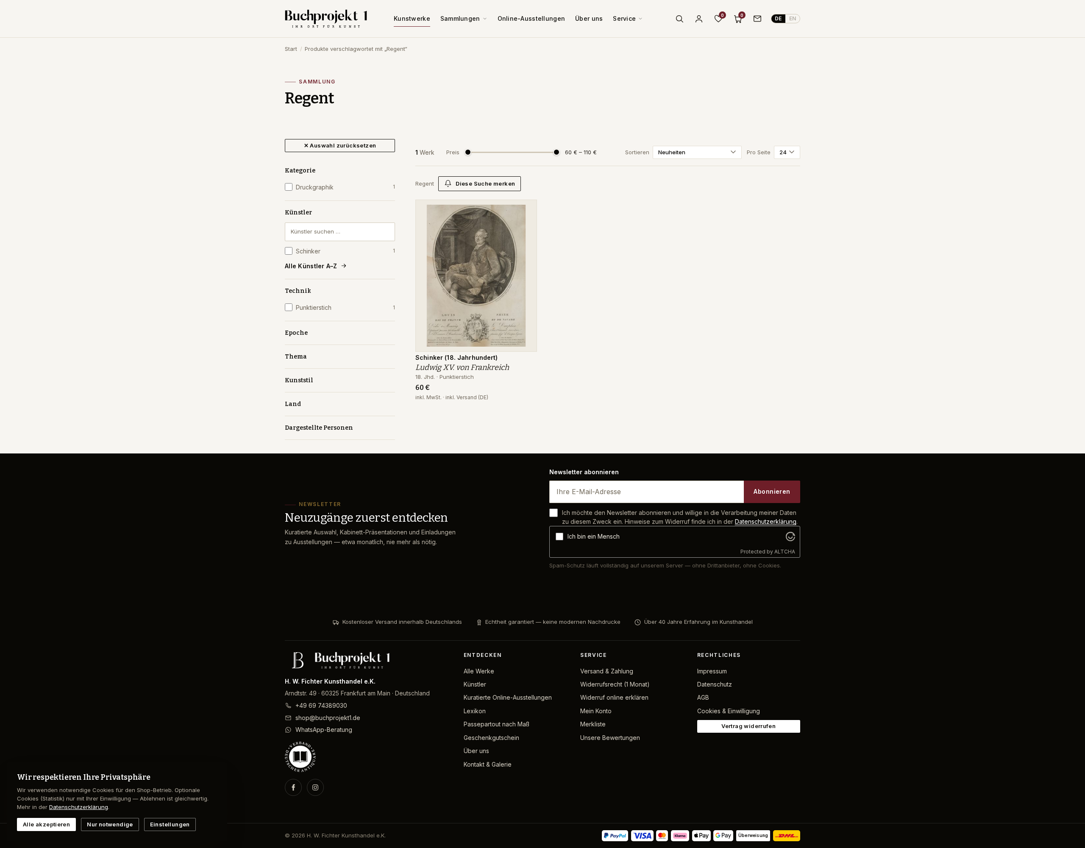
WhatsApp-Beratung (323, 729)
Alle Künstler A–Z (311, 266)
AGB (703, 697)
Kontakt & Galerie (488, 764)
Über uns (589, 18)
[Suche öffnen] (679, 18)
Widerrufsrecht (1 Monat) (615, 684)
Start (291, 48)
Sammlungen (460, 18)
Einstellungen (170, 824)
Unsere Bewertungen (610, 737)
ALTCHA (784, 551)
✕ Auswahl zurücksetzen (340, 145)
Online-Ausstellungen (531, 18)
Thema (296, 356)
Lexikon (475, 711)
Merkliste (593, 724)
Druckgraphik (345, 187)
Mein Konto (596, 711)
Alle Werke (479, 671)
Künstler (298, 212)
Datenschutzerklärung (765, 521)
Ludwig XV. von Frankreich (462, 367)
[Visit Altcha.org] (790, 536)
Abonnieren (772, 491)
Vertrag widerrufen (748, 726)
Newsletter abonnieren (584, 471)
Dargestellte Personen (319, 427)
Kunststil (299, 380)
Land (293, 404)
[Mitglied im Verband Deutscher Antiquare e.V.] (367, 757)
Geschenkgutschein (491, 737)
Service (624, 18)
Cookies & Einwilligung (728, 711)
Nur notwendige (110, 824)
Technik (298, 291)
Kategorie (300, 170)
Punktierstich (345, 307)
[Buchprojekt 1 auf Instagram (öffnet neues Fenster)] (315, 787)
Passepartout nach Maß (496, 724)
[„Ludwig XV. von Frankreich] (524, 211)
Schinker (345, 251)
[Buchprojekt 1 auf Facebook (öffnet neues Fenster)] (293, 787)
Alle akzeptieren (46, 824)
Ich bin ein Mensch (594, 536)
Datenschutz (714, 684)
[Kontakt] (757, 18)
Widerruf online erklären (614, 697)
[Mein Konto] (699, 18)
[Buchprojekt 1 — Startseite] (326, 18)
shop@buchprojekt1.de (327, 717)
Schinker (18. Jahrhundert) (456, 357)
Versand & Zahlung (606, 671)
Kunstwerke (412, 18)
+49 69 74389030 (321, 705)
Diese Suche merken (485, 183)
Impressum (712, 671)
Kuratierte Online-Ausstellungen (508, 697)
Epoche (296, 332)
